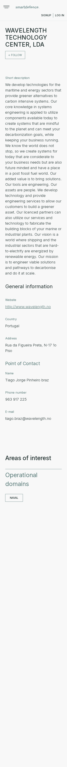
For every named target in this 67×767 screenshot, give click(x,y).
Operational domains (21, 479)
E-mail (9, 412)
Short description (17, 78)
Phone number (16, 392)
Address (11, 338)
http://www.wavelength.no (28, 306)
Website (10, 300)
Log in (59, 15)
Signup (46, 15)
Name (9, 373)
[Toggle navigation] (6, 7)
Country (11, 319)
